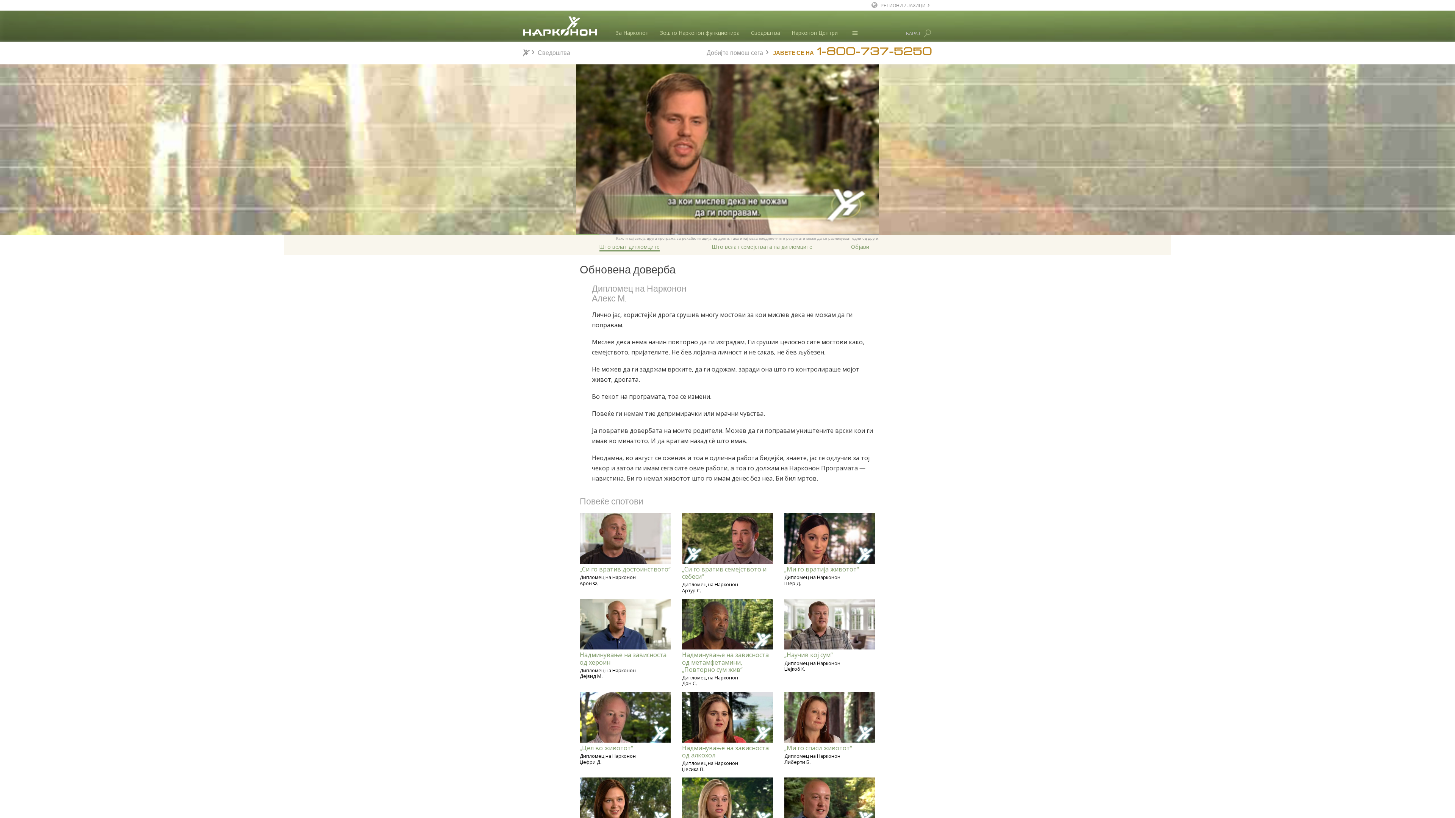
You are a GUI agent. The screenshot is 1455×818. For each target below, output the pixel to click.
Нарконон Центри (815, 32)
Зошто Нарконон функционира (700, 32)
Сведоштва (765, 32)
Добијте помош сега (735, 52)
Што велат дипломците (629, 246)
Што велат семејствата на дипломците (762, 246)
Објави (860, 246)
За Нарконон (632, 32)
